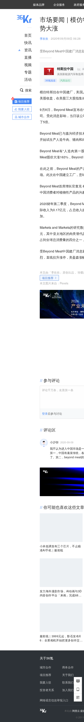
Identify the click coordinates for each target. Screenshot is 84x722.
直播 (28, 57)
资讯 (28, 49)
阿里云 (76, 711)
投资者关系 (47, 690)
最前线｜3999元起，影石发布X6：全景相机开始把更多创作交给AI (61, 638)
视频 (28, 64)
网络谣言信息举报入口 (54, 700)
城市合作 (45, 667)
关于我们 (68, 675)
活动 (28, 79)
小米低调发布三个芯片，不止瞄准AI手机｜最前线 (60, 548)
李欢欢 (44, 38)
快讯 (28, 42)
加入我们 (68, 690)
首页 (28, 35)
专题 (28, 71)
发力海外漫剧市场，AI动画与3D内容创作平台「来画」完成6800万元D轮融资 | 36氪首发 (61, 593)
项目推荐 (47, 278)
